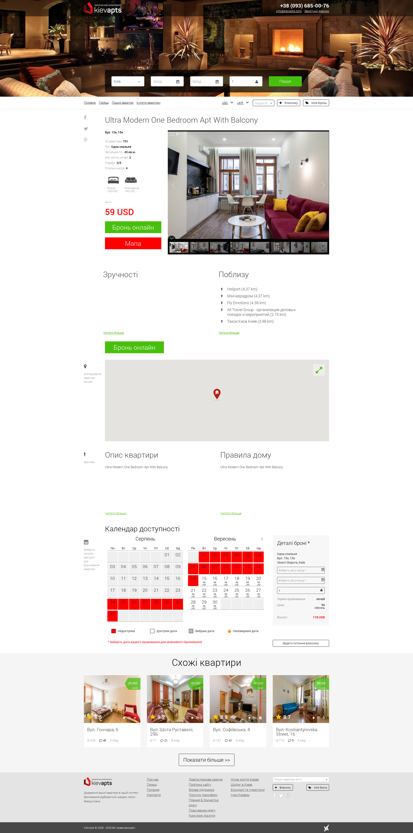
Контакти (154, 795)
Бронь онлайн (133, 227)
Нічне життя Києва (245, 779)
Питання (153, 789)
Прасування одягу (202, 810)
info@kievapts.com (289, 11)
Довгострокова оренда (206, 779)
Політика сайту (200, 784)
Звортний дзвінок (316, 11)
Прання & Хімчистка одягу (204, 802)
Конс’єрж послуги (202, 815)
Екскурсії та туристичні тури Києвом (248, 792)
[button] (217, 394)
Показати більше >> (206, 759)
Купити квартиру (148, 103)
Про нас (153, 779)
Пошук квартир (122, 103)
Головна (90, 103)
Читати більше (113, 333)
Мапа (133, 243)
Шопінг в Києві (241, 784)
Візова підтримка (201, 789)
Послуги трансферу (203, 795)
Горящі (104, 103)
